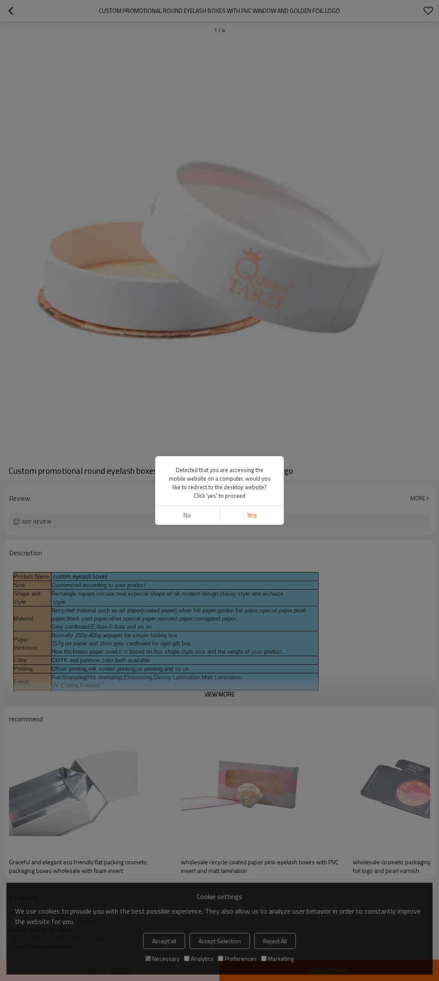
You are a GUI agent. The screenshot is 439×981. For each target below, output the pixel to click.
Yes (252, 515)
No (187, 515)
